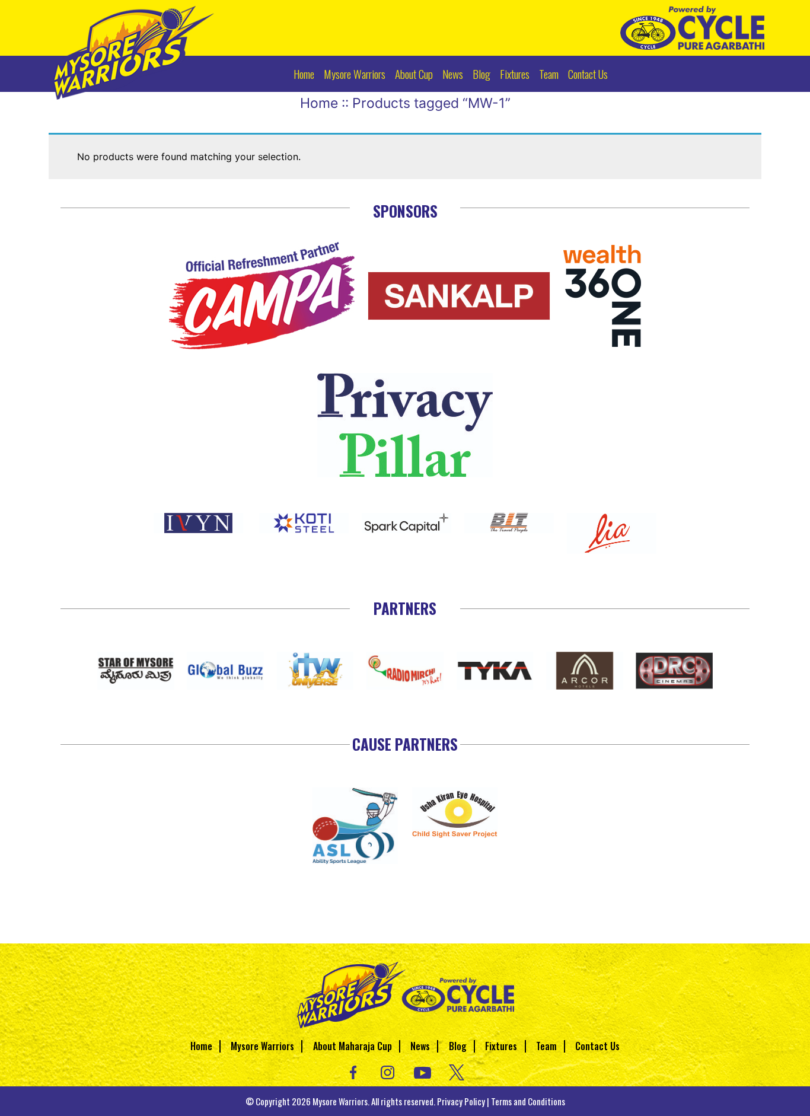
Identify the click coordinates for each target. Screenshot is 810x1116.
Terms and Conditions (528, 1101)
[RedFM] (405, 669)
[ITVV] (315, 669)
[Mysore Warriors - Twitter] (456, 1071)
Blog (481, 73)
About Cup (414, 73)
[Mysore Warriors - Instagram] (387, 1071)
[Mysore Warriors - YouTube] (422, 1071)
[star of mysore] (135, 669)
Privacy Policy (461, 1101)
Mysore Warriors (354, 73)
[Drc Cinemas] (674, 669)
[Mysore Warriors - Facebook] (353, 1071)
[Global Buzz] (225, 669)
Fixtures (515, 73)
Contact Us (588, 73)
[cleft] (355, 824)
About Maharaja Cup (352, 1046)
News (452, 73)
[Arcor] (584, 669)
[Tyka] (495, 669)
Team (549, 73)
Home (304, 73)
